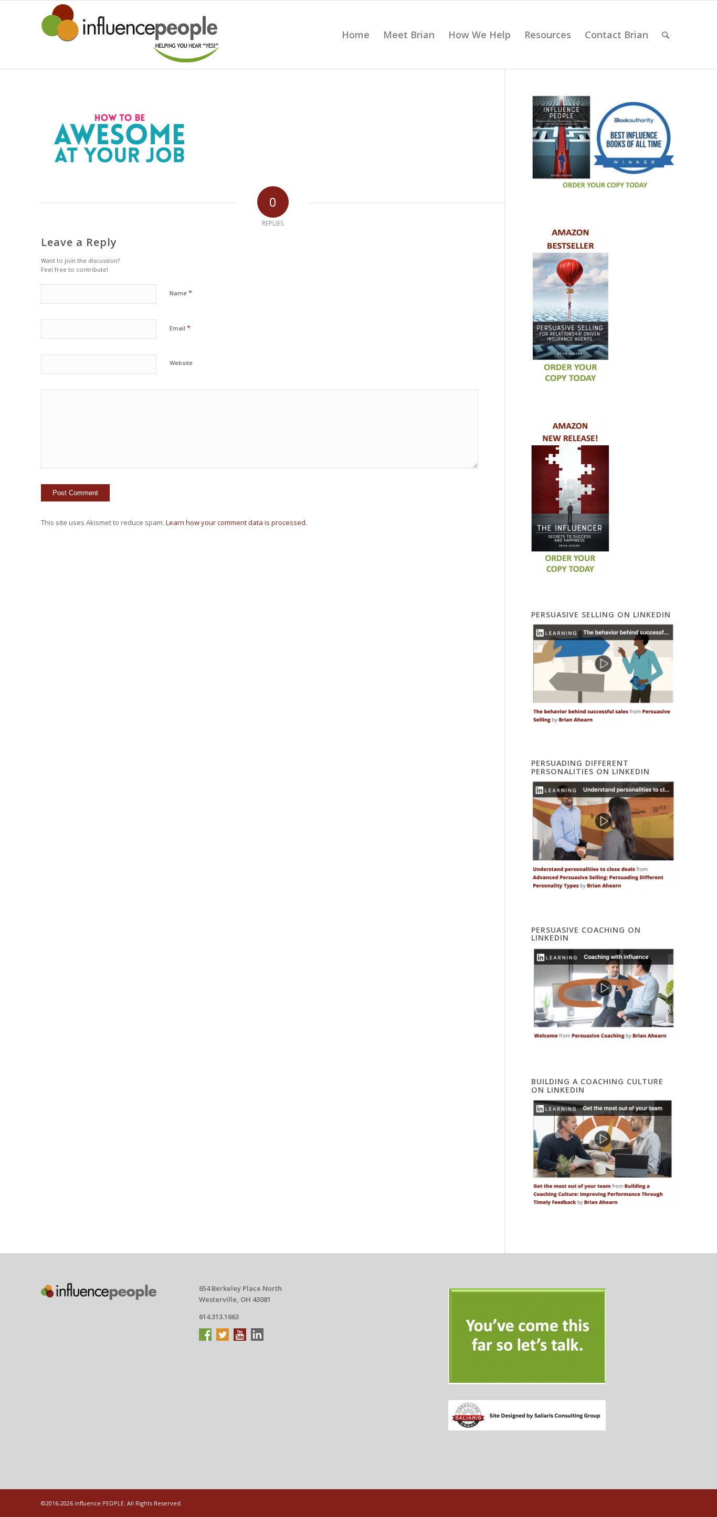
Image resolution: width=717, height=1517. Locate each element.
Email (180, 328)
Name (181, 292)
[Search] (665, 35)
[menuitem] (355, 35)
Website (181, 363)
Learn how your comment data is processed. (236, 522)
